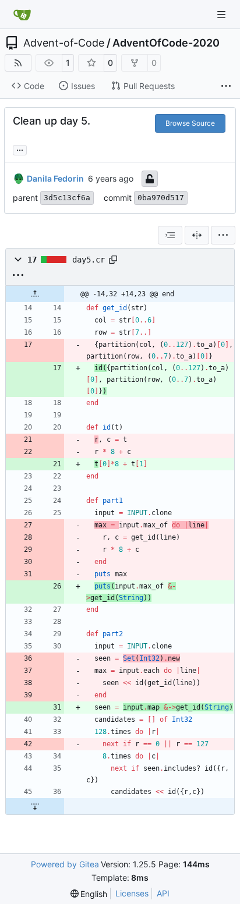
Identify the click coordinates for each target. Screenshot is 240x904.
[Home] (22, 14)
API (163, 893)
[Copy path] (113, 259)
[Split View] (197, 235)
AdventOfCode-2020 (166, 43)
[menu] (223, 235)
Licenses (132, 893)
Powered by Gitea (65, 864)
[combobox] (170, 235)
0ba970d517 (160, 197)
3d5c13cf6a (67, 197)
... (19, 149)
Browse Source (190, 123)
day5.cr (88, 259)
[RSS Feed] (18, 63)
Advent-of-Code (63, 43)
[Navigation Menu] (222, 14)
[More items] (226, 86)
